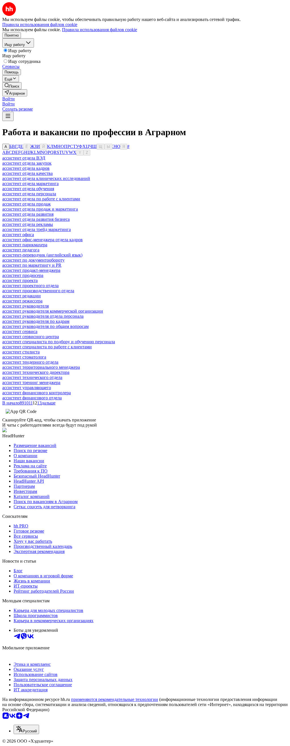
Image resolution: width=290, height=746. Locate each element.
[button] (8, 98)
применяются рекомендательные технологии (114, 699)
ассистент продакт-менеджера (31, 270)
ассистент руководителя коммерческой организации (52, 311)
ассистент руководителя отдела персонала (43, 316)
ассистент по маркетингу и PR (31, 265)
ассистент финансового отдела (32, 397)
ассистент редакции (21, 295)
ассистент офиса (18, 234)
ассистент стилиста (21, 351)
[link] (12, 85)
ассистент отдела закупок (27, 163)
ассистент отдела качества (27, 173)
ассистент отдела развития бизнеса (36, 219)
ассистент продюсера (22, 275)
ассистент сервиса (19, 331)
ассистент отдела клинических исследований (46, 178)
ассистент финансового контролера (36, 392)
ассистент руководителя (25, 306)
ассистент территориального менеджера (41, 367)
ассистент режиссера (22, 300)
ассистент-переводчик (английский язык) (42, 255)
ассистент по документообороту (33, 260)
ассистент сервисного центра (30, 336)
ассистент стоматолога (24, 357)
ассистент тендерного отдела (30, 362)
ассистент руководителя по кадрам (35, 321)
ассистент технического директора (35, 372)
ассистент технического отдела (32, 377)
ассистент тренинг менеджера (31, 382)
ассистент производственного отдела (38, 290)
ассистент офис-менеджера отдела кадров (42, 239)
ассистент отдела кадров (26, 168)
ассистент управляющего (26, 387)
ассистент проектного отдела (30, 285)
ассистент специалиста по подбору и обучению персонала (58, 341)
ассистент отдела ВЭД (23, 158)
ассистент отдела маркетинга (30, 183)
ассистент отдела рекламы (27, 224)
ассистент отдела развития (28, 214)
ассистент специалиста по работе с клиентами (47, 346)
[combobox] (26, 729)
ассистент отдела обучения (28, 188)
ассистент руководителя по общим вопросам (45, 326)
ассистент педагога (20, 249)
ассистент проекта (20, 280)
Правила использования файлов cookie (99, 29)
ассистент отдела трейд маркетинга (36, 229)
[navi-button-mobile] (8, 116)
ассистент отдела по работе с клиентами (41, 198)
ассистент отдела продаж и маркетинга (40, 209)
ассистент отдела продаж (26, 204)
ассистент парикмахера (24, 244)
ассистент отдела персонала (29, 193)
